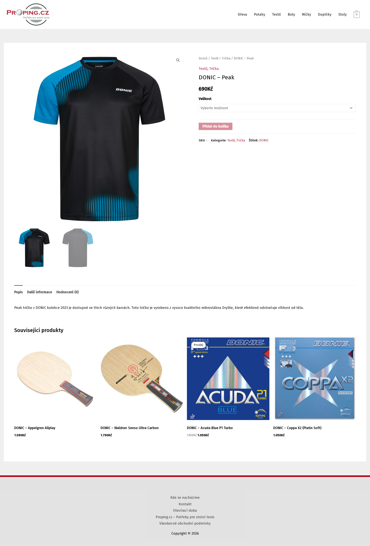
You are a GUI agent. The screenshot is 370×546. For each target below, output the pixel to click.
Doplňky (324, 14)
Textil (276, 14)
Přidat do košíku (216, 126)
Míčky (306, 14)
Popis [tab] (18, 292)
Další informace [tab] (39, 292)
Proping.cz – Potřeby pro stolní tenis (185, 517)
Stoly (342, 14)
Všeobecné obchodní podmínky (185, 523)
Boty (291, 14)
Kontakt (185, 504)
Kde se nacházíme (185, 497)
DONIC (264, 140)
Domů (203, 58)
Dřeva (242, 14)
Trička (226, 58)
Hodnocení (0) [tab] (67, 292)
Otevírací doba (185, 510)
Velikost (205, 99)
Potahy (259, 14)
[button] (178, 60)
